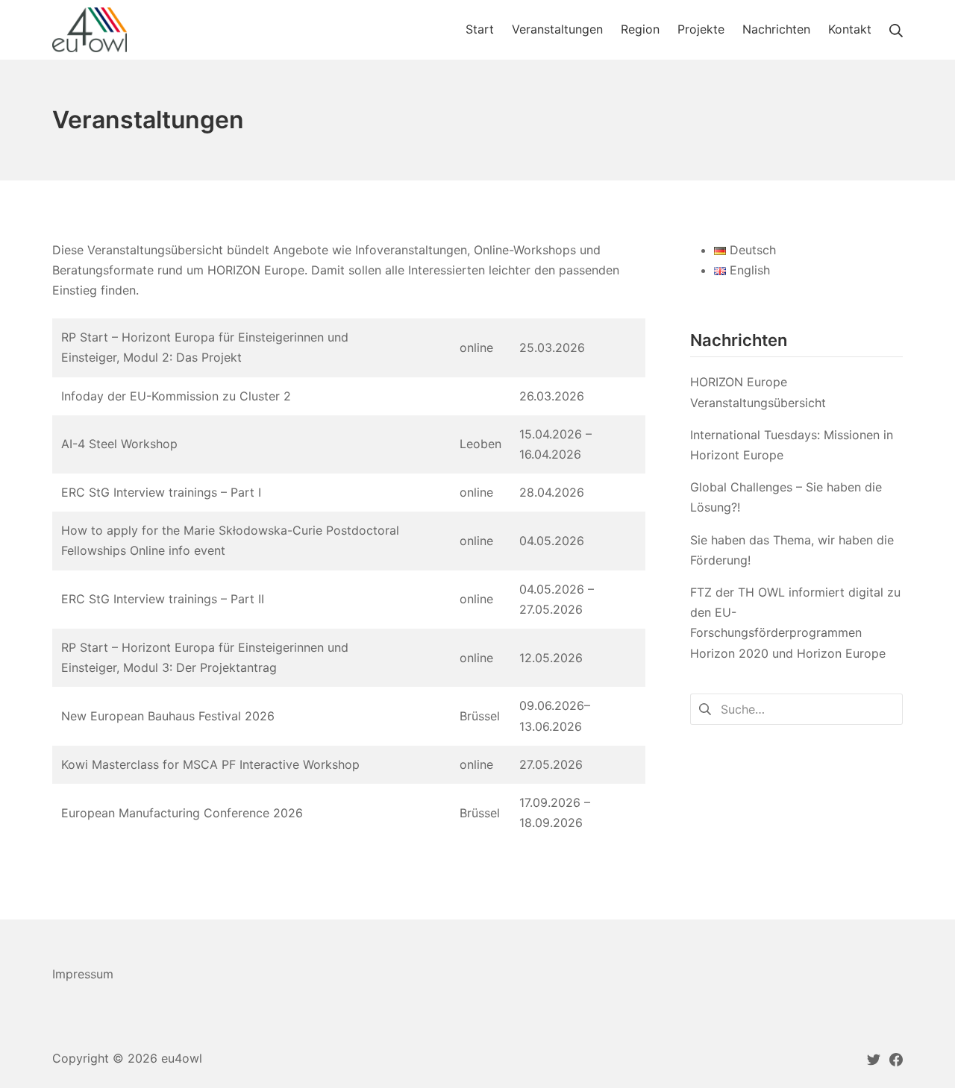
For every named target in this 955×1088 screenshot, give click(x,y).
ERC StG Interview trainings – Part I (161, 492)
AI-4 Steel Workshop (119, 443)
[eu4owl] (89, 29)
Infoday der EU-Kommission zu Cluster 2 (176, 396)
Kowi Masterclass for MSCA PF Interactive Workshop (210, 764)
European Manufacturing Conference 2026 (182, 812)
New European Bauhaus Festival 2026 (168, 715)
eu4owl (181, 1058)
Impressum (82, 973)
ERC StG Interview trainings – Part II (162, 598)
